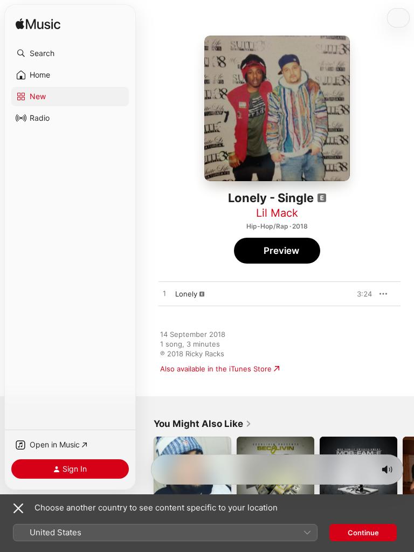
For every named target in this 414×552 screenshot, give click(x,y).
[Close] (18, 508)
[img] (38, 24)
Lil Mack (277, 212)
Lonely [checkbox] (186, 293)
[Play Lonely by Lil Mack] (164, 294)
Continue (363, 532)
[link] (203, 424)
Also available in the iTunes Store (216, 368)
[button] (70, 53)
